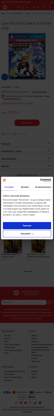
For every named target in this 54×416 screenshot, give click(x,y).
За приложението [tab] (43, 187)
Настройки (26, 234)
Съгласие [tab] (9, 187)
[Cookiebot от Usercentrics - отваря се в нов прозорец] (40, 180)
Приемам (27, 225)
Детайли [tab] (25, 187)
